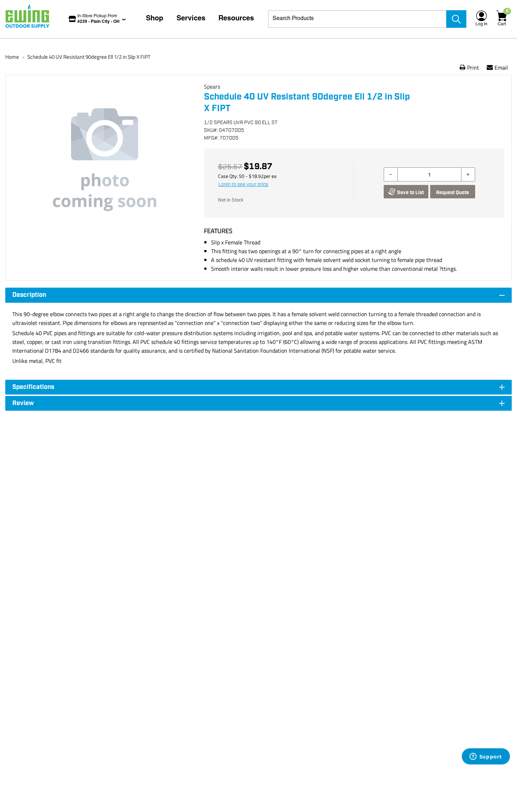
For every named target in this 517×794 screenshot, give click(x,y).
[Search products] (456, 19)
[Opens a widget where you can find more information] (485, 757)
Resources (236, 19)
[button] (105, 159)
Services (191, 19)
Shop (154, 19)
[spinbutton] (429, 174)
